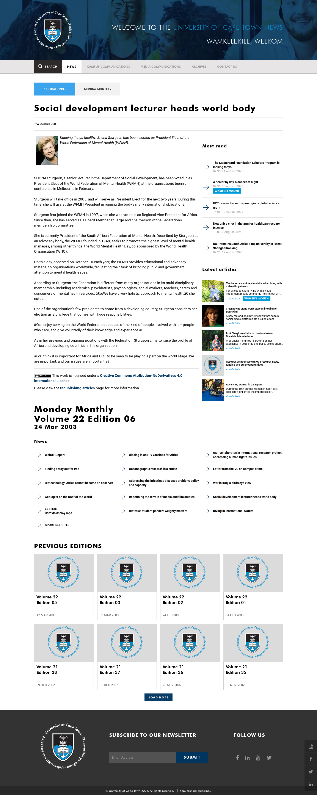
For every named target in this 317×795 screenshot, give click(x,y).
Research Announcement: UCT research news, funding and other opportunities (252, 363)
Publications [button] (53, 89)
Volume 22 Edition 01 (236, 599)
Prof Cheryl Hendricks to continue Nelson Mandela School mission (249, 335)
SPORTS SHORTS (57, 525)
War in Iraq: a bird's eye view (232, 483)
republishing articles (77, 388)
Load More (158, 697)
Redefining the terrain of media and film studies (162, 497)
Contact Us (227, 66)
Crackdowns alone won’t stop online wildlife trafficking (251, 310)
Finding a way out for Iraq (62, 469)
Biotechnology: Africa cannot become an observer (79, 483)
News (71, 66)
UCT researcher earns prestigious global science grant (246, 205)
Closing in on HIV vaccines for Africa (153, 455)
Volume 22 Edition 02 (173, 599)
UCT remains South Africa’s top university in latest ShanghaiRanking (247, 246)
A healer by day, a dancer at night (235, 182)
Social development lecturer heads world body (244, 497)
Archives (199, 66)
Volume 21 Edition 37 (110, 669)
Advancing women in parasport (244, 384)
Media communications (161, 66)
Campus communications (108, 66)
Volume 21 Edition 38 (47, 669)
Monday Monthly (97, 89)
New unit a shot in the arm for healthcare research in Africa (247, 226)
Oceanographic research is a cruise (153, 469)
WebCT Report (55, 455)
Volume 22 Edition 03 (110, 599)
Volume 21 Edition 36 (173, 669)
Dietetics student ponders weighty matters (158, 511)
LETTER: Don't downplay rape (58, 511)
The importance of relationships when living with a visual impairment (254, 285)
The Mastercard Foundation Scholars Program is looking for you (246, 165)
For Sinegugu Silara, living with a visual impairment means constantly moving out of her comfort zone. (254, 292)
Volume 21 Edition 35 (236, 669)
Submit (192, 757)
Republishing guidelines (195, 790)
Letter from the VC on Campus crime (238, 469)
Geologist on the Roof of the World (68, 497)
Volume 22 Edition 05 (47, 599)
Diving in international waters (233, 511)
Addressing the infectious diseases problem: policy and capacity (164, 483)
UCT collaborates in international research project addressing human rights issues (247, 455)
